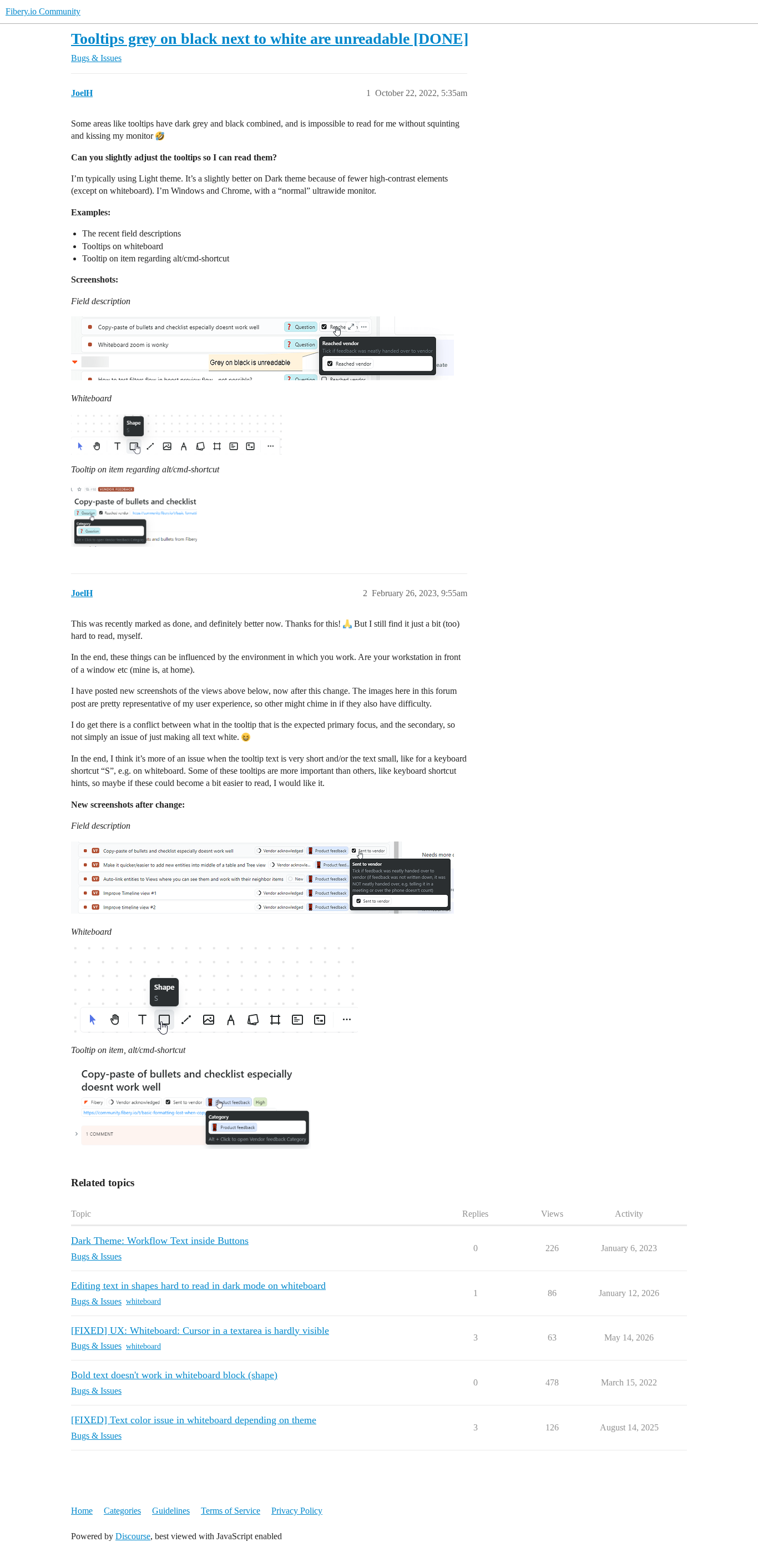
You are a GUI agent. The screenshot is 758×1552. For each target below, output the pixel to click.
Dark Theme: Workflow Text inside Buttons (160, 1240)
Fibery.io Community (43, 11)
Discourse (132, 1536)
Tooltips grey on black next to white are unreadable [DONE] (269, 38)
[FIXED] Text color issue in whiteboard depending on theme (193, 1419)
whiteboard (143, 1301)
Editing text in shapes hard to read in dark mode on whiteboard (198, 1285)
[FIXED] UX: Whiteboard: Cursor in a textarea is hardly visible (200, 1330)
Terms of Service (230, 1510)
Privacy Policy (296, 1510)
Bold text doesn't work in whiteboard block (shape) (174, 1374)
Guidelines (171, 1510)
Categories (122, 1510)
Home (82, 1510)
